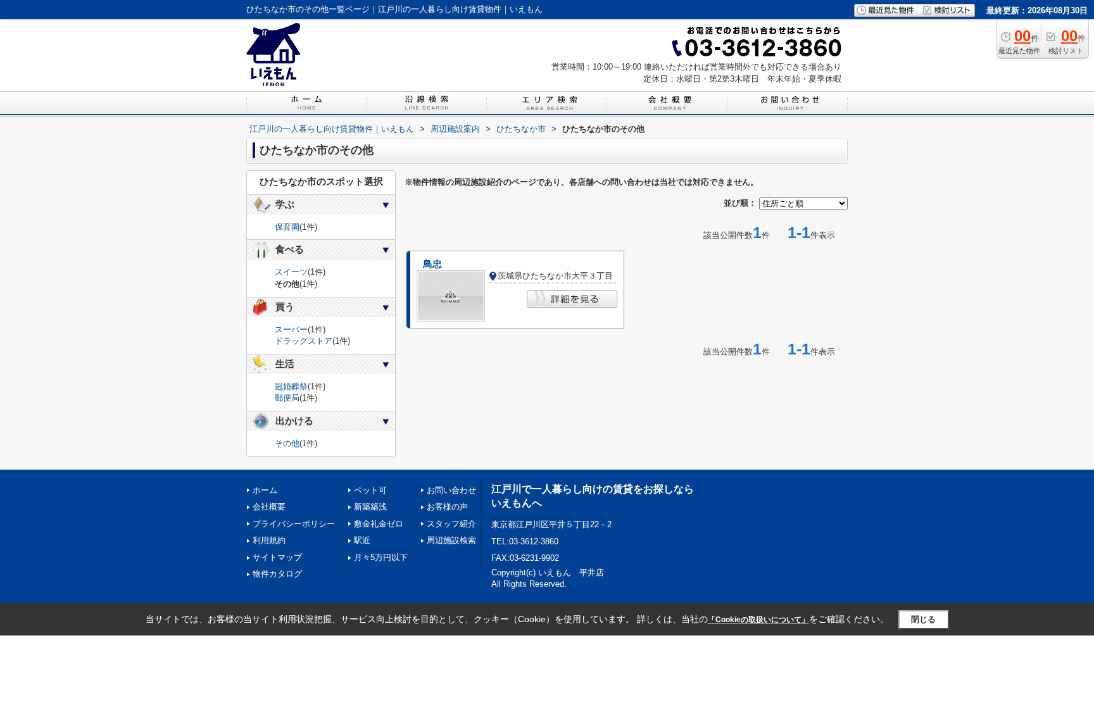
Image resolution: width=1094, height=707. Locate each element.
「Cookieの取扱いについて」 (758, 619)
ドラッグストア (303, 341)
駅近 (362, 540)
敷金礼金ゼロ (378, 524)
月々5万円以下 (381, 557)
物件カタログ (277, 574)
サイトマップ (277, 557)
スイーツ (291, 272)
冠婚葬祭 (291, 386)
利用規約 (269, 540)
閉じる (923, 619)
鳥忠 (432, 264)
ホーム (265, 490)
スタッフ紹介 (451, 524)
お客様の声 (447, 506)
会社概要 (269, 506)
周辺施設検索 (451, 540)
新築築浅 (370, 506)
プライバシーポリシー (294, 524)
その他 (287, 443)
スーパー (291, 329)
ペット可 (370, 490)
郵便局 (287, 398)
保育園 (287, 227)
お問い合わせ (451, 490)
